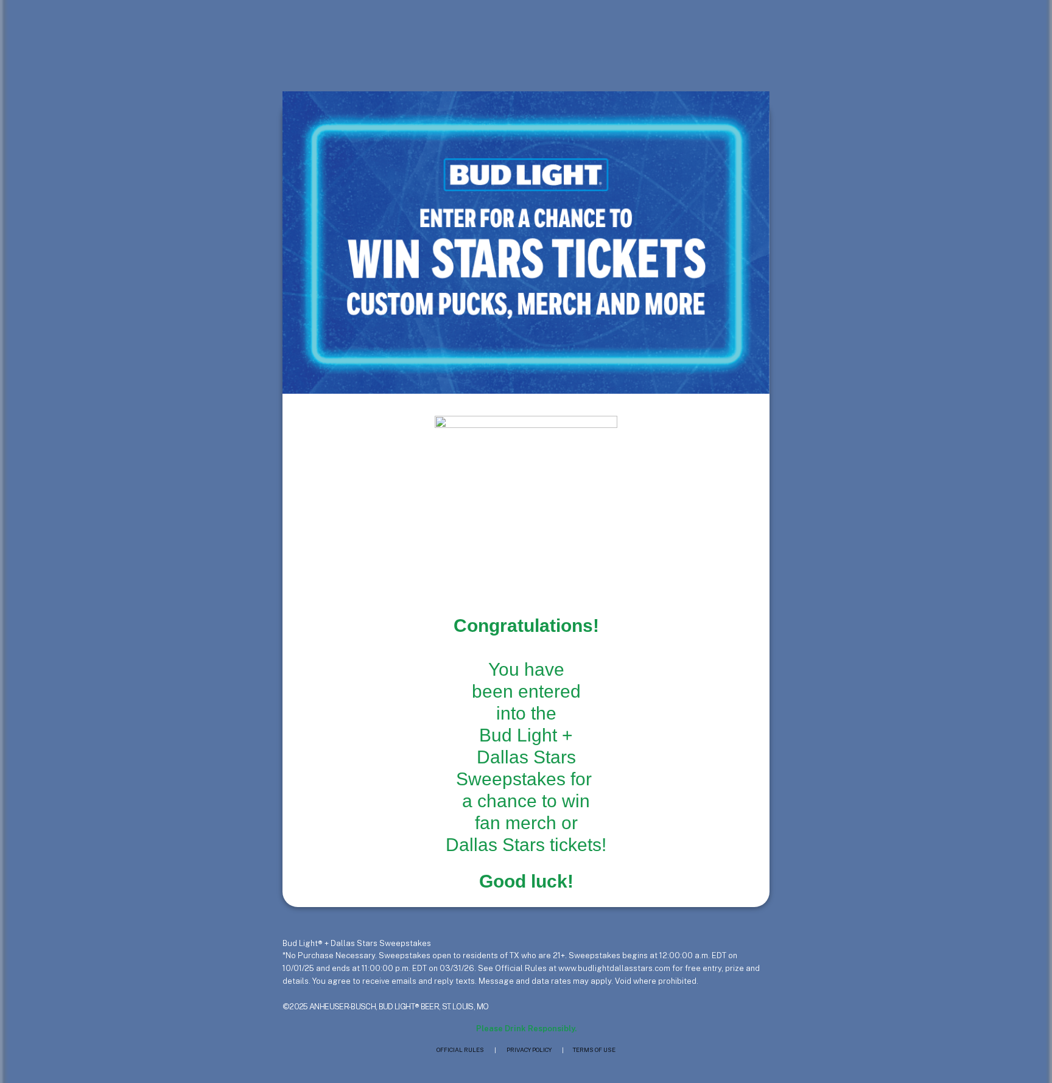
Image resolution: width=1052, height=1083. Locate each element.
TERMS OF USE (594, 1049)
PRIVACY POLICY (529, 1049)
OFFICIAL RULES (460, 1049)
